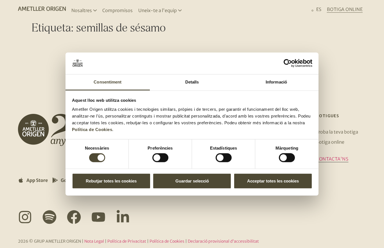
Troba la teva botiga (337, 132)
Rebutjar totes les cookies (111, 180)
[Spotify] (49, 217)
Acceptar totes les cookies (273, 180)
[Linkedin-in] (123, 217)
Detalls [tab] (192, 82)
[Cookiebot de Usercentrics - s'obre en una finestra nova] (287, 63)
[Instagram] (25, 217)
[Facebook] (74, 217)
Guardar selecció (192, 180)
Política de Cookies (92, 129)
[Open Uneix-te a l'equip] (180, 10)
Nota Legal (94, 241)
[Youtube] (98, 217)
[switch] (160, 157)
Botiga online (330, 142)
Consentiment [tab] (107, 82)
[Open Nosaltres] (95, 10)
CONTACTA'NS (332, 159)
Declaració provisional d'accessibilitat (223, 241)
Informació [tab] (276, 82)
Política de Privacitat (126, 241)
